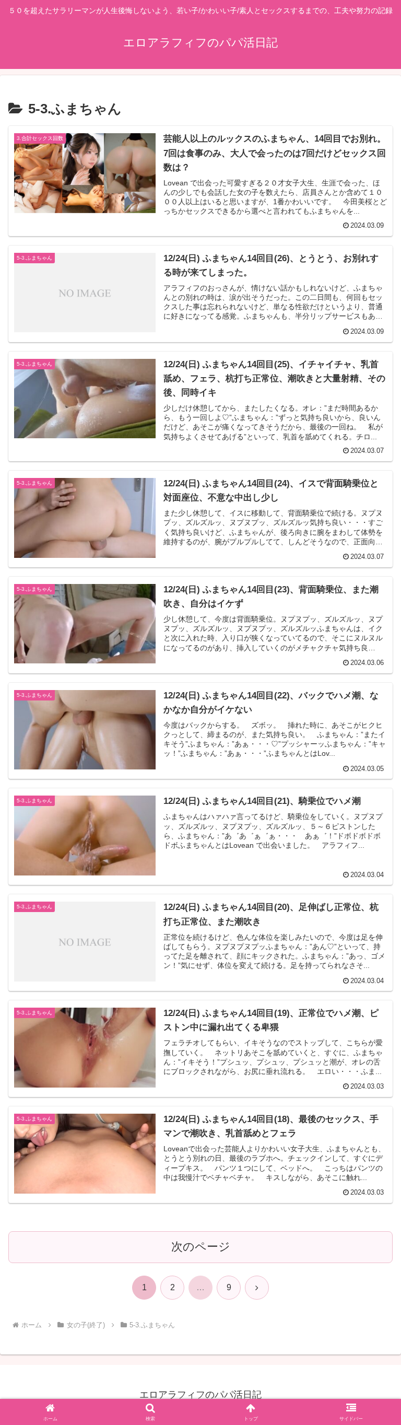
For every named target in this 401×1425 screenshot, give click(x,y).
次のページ (200, 1246)
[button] (370, 1342)
